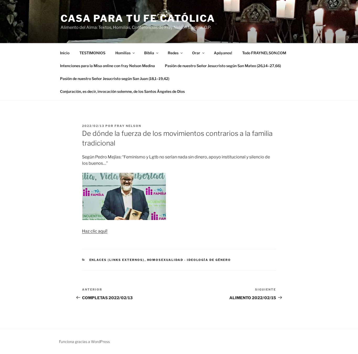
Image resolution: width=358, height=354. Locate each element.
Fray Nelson (128, 126)
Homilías (123, 53)
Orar (196, 53)
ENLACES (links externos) (117, 260)
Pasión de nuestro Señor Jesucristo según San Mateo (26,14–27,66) (223, 65)
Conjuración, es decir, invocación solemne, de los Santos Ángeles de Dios (122, 91)
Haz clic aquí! (94, 231)
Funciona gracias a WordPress (84, 341)
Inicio (64, 53)
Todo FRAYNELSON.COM (264, 53)
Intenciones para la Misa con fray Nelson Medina (107, 65)
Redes (173, 53)
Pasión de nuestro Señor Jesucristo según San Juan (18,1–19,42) (114, 78)
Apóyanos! (223, 53)
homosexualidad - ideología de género (189, 260)
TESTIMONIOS (92, 53)
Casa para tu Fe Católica (138, 18)
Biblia (149, 53)
